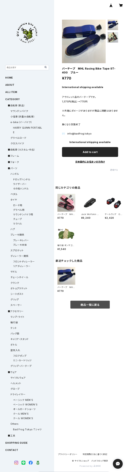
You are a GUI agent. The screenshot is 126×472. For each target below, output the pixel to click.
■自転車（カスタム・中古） (21, 149)
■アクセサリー (16, 311)
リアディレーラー (21, 266)
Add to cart (90, 152)
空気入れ (15, 350)
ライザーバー (20, 184)
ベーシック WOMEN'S (25, 404)
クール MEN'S (21, 413)
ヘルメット (15, 383)
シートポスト (17, 294)
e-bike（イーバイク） (21, 122)
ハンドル (14, 173)
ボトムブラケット (18, 288)
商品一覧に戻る (90, 304)
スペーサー (16, 305)
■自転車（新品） (16, 105)
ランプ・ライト (17, 316)
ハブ (12, 229)
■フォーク (13, 162)
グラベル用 (19, 209)
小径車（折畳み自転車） (22, 116)
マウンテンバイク (19, 111)
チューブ (17, 219)
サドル (13, 271)
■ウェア (12, 372)
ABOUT (9, 84)
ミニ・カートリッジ (22, 360)
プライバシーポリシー (67, 454)
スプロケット (17, 250)
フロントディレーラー (24, 261)
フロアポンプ (20, 355)
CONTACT (11, 450)
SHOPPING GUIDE (16, 442)
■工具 (11, 435)
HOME (9, 77)
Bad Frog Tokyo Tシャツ (27, 429)
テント (13, 328)
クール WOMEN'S (23, 418)
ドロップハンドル (21, 179)
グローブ (15, 388)
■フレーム (13, 155)
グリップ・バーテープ (21, 366)
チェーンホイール (19, 277)
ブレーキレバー (21, 240)
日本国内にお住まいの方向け (90, 161)
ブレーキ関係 (17, 234)
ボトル (13, 344)
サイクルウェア (18, 377)
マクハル (17, 223)
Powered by (86, 466)
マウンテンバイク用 (23, 214)
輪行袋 (14, 322)
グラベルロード (18, 137)
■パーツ (12, 168)
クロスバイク (17, 143)
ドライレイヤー (18, 394)
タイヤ (13, 199)
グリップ (14, 299)
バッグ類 (14, 333)
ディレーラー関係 (19, 256)
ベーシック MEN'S (23, 400)
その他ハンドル (21, 188)
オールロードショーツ (24, 409)
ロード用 (17, 205)
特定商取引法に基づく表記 (95, 454)
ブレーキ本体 (20, 244)
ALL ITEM (11, 92)
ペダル (13, 194)
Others (14, 423)
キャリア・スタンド (19, 339)
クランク (14, 282)
